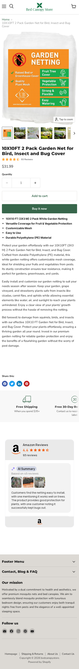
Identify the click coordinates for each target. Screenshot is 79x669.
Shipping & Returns (32, 654)
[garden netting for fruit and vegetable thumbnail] (20, 133)
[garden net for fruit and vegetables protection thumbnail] (7, 133)
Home (6, 19)
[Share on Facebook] (5, 384)
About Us (52, 654)
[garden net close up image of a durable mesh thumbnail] (33, 133)
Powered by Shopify (39, 662)
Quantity (7, 174)
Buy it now (39, 209)
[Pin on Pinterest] (27, 384)
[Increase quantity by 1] (35, 183)
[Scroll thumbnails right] (74, 133)
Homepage (11, 654)
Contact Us (68, 654)
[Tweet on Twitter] (12, 384)
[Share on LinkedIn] (19, 384)
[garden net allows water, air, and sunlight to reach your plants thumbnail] (46, 133)
